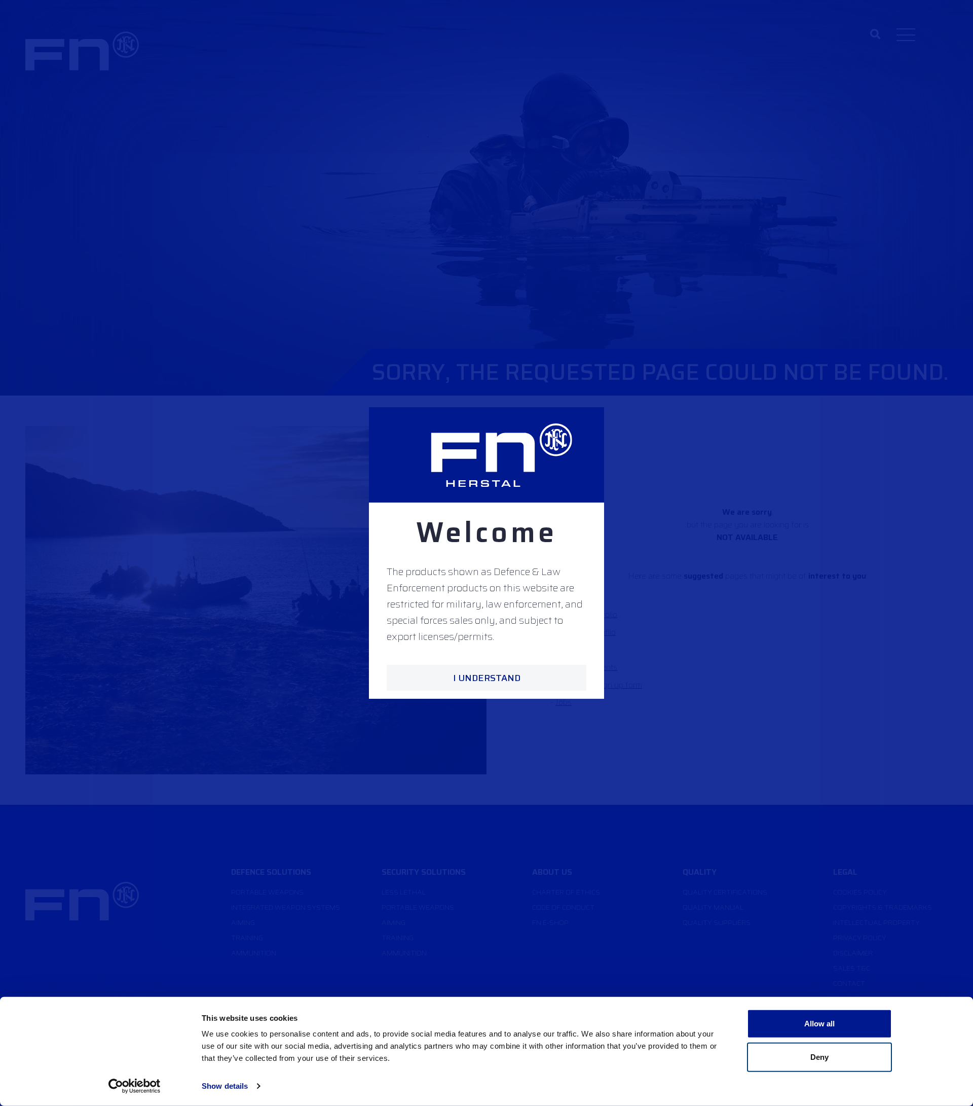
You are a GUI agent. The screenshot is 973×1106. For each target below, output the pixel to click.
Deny (819, 1056)
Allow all (819, 1023)
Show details (225, 1086)
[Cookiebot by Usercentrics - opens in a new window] (134, 1086)
